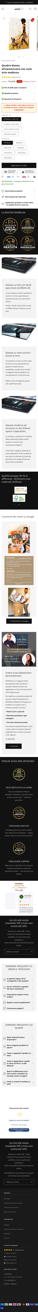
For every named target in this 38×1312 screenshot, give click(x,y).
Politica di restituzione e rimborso (13, 1229)
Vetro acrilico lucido (11, 129)
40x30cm (7, 143)
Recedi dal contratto (10, 1212)
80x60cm (19, 143)
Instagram (14, 1283)
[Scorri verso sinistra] (14, 57)
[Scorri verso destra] (23, 57)
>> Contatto (13, 746)
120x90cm (20, 148)
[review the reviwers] (13, 902)
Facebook (7, 1283)
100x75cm (7, 148)
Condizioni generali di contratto (13, 1203)
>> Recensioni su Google (19, 621)
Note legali (7, 1199)
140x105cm (8, 153)
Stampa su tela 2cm (11, 119)
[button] (2, 8)
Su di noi (6, 1238)
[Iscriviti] (31, 951)
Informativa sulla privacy (11, 1207)
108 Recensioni (19, 1250)
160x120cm (22, 153)
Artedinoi (7, 1301)
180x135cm (8, 158)
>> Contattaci (8, 1274)
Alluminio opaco (10, 134)
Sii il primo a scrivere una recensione (19, 1130)
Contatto (6, 1225)
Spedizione (7, 1233)
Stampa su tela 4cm (11, 124)
